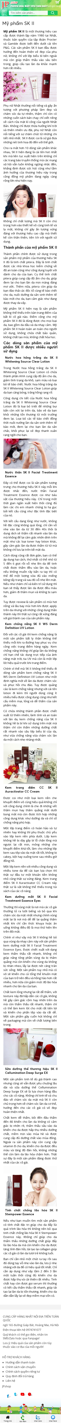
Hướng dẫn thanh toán (20, 1362)
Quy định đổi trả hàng (20, 1376)
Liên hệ (10, 1381)
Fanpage (33, 1338)
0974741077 (33, 1330)
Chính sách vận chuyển (21, 1367)
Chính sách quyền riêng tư (23, 1371)
